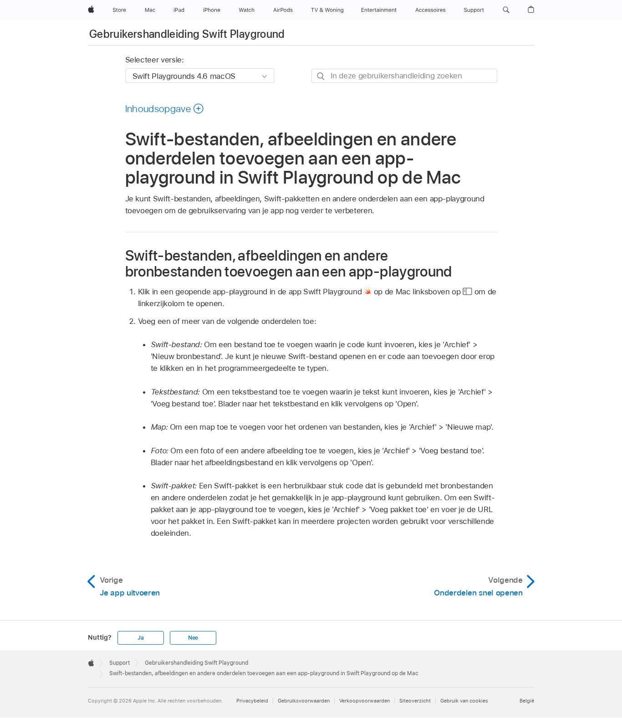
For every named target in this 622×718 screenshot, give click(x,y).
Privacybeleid (252, 700)
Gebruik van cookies (464, 700)
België (527, 700)
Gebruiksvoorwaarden (304, 700)
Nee (193, 638)
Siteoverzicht (415, 700)
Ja (141, 638)
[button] (506, 10)
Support (119, 663)
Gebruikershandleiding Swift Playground (187, 34)
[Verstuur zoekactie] (321, 76)
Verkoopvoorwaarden (364, 700)
